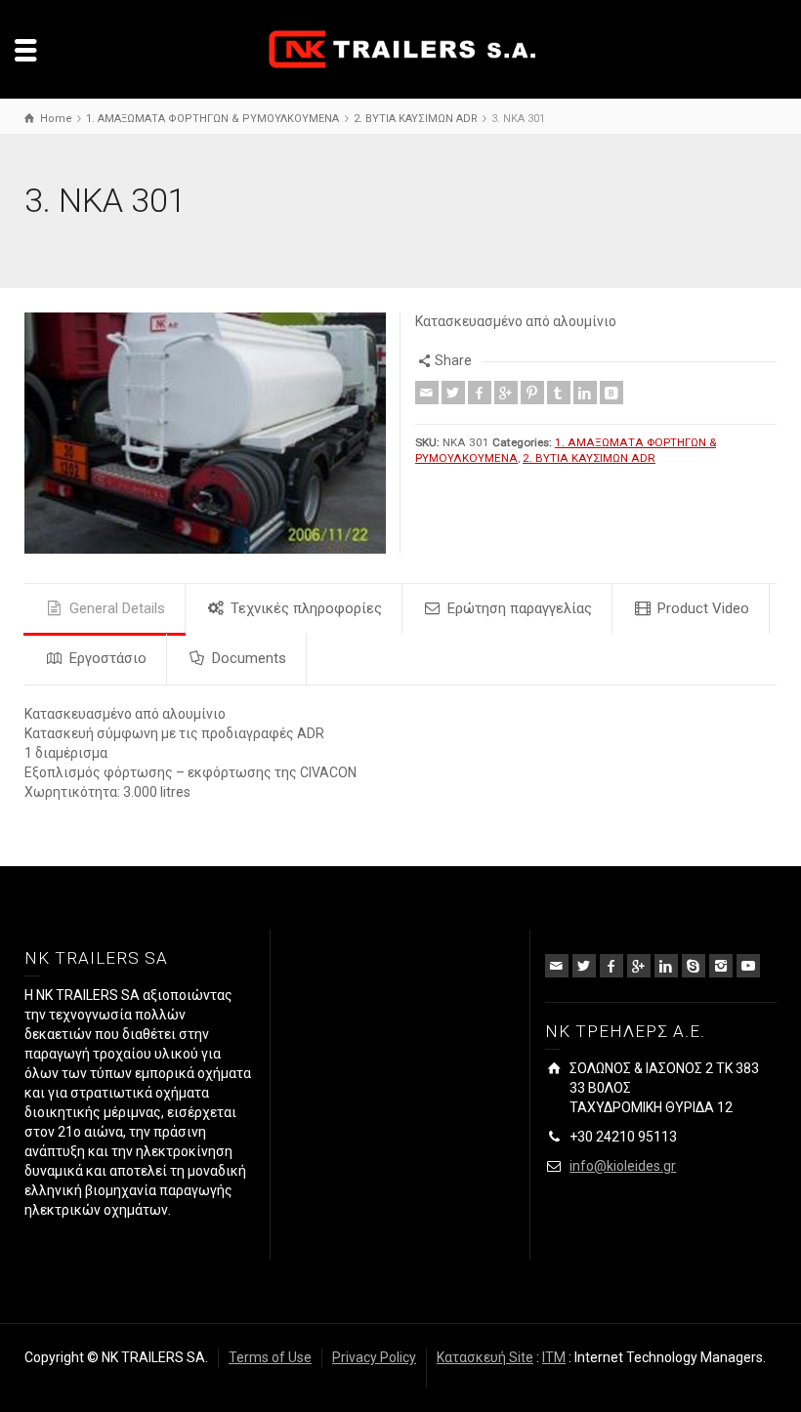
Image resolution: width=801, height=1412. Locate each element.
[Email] (427, 392)
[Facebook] (479, 392)
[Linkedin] (585, 392)
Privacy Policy (374, 1357)
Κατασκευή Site (485, 1357)
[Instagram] (721, 965)
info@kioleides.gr (622, 1166)
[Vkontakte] (611, 392)
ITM (554, 1357)
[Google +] (506, 392)
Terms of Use (270, 1357)
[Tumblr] (558, 392)
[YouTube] (748, 965)
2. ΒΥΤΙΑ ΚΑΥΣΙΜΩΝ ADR (589, 458)
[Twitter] (453, 392)
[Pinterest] (532, 392)
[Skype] (693, 965)
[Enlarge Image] (205, 433)
